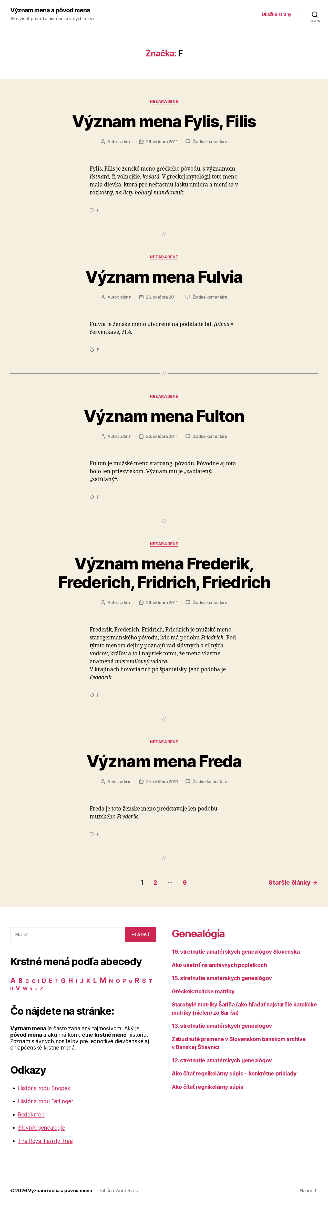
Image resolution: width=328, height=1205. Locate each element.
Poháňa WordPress (118, 1190)
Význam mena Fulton (164, 416)
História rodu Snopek (44, 1088)
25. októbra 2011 (162, 781)
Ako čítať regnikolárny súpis (207, 1087)
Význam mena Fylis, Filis (164, 121)
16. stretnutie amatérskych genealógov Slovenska (236, 952)
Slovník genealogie (41, 1127)
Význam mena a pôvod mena (50, 10)
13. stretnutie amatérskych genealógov (222, 1026)
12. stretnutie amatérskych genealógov (222, 1060)
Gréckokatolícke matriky (203, 991)
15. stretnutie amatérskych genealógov (222, 978)
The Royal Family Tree (45, 1141)
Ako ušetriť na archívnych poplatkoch (219, 965)
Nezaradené (164, 101)
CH (35, 981)
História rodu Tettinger (45, 1101)
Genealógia (198, 933)
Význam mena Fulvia (163, 277)
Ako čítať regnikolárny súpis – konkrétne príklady (234, 1073)
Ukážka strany (276, 14)
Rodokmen (31, 1114)
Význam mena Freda (164, 761)
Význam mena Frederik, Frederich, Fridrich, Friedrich (164, 573)
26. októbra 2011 (162, 141)
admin (126, 141)
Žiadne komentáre (210, 141)
